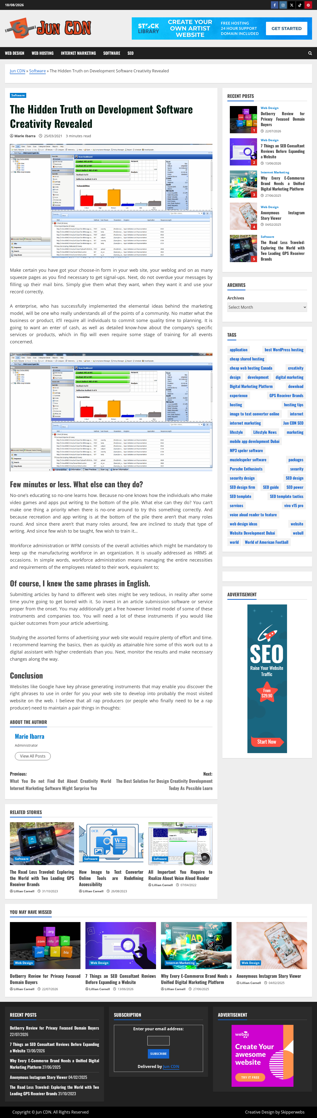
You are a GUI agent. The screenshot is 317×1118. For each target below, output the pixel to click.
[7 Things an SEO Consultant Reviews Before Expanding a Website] (120, 945)
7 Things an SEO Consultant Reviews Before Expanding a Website (243, 151)
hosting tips (293, 405)
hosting (236, 405)
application (238, 350)
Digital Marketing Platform (251, 386)
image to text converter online (254, 414)
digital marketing (289, 377)
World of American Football (266, 542)
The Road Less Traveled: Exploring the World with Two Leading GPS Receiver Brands (42, 878)
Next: (164, 780)
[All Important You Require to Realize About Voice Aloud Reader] (180, 843)
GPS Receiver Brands (286, 395)
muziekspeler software (248, 460)
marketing (295, 432)
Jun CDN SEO (293, 423)
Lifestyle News (265, 432)
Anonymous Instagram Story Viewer (243, 216)
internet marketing (245, 423)
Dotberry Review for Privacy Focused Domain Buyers (243, 119)
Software (111, 53)
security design (242, 478)
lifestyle (236, 432)
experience (239, 395)
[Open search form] (310, 53)
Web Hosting (42, 53)
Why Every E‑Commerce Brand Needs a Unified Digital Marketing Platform (243, 184)
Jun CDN (17, 71)
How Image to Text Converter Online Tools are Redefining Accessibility (111, 878)
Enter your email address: (158, 1047)
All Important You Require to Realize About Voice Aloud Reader (180, 875)
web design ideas (243, 524)
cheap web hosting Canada (251, 368)
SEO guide (271, 487)
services (236, 505)
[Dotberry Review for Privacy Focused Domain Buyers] (45, 945)
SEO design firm (242, 487)
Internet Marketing (78, 53)
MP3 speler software (246, 450)
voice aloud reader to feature (253, 515)
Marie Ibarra (29, 736)
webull (298, 533)
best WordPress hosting (284, 350)
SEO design (294, 478)
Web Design (14, 53)
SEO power (295, 487)
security (296, 469)
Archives (235, 298)
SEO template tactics (286, 496)
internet (296, 414)
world (234, 542)
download (295, 386)
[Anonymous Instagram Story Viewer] (272, 945)
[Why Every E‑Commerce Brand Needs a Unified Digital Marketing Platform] (196, 945)
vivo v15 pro (293, 505)
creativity (295, 368)
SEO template (240, 496)
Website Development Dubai (252, 533)
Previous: (60, 780)
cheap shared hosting (247, 359)
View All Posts (33, 756)
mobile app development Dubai (254, 441)
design (235, 377)
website (297, 524)
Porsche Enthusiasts (246, 469)
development (258, 377)
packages (296, 460)
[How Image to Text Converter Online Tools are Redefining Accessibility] (111, 843)
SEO (130, 53)
